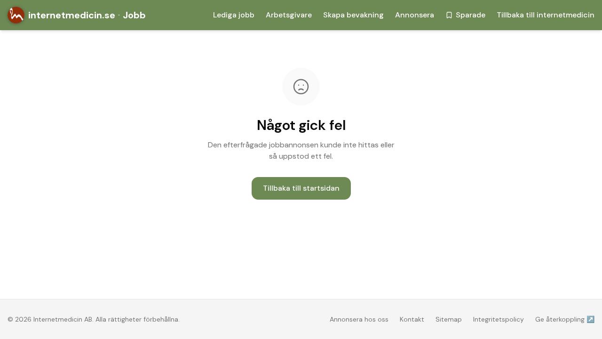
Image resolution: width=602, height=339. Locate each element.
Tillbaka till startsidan (301, 188)
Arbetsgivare (289, 15)
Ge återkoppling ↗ (564, 319)
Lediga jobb (233, 15)
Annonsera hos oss (359, 319)
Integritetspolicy (498, 319)
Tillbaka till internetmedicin (545, 15)
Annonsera (414, 15)
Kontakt (412, 319)
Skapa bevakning (353, 15)
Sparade (470, 15)
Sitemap (449, 319)
